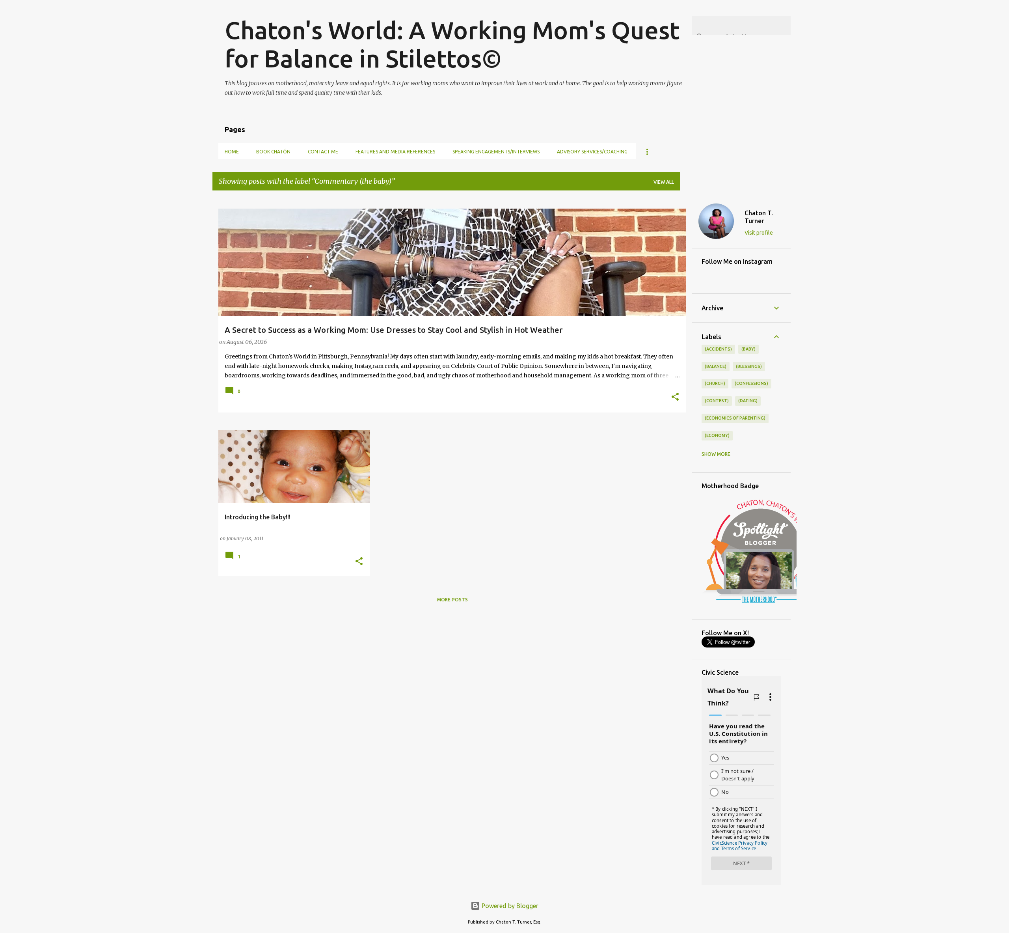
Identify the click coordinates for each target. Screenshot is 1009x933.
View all (663, 182)
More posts (452, 599)
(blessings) (749, 366)
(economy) (717, 435)
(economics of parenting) (735, 418)
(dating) (748, 400)
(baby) (748, 349)
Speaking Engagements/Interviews (496, 151)
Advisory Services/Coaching (592, 151)
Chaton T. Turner (759, 216)
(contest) (717, 400)
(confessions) (751, 383)
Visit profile (759, 233)
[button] (675, 397)
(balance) (715, 366)
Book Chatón (273, 151)
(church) (715, 383)
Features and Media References (395, 151)
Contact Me (323, 151)
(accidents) (718, 349)
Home (232, 151)
